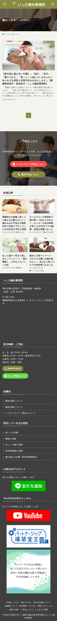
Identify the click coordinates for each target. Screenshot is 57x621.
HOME (9, 602)
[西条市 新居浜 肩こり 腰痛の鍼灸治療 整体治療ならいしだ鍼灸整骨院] (28, 4)
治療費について (11, 606)
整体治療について (14, 400)
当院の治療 (14, 609)
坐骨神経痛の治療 (14, 450)
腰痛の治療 (10, 438)
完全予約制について (42, 602)
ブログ (16, 602)
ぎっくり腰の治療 (14, 444)
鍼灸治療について (14, 406)
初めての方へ (26, 602)
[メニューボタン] (4, 4)
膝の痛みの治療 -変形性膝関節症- (21, 456)
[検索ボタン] (52, 4)
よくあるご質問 (41, 609)
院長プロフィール (45, 606)
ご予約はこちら (26, 609)
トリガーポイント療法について (20, 412)
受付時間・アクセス (27, 606)
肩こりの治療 (11, 432)
